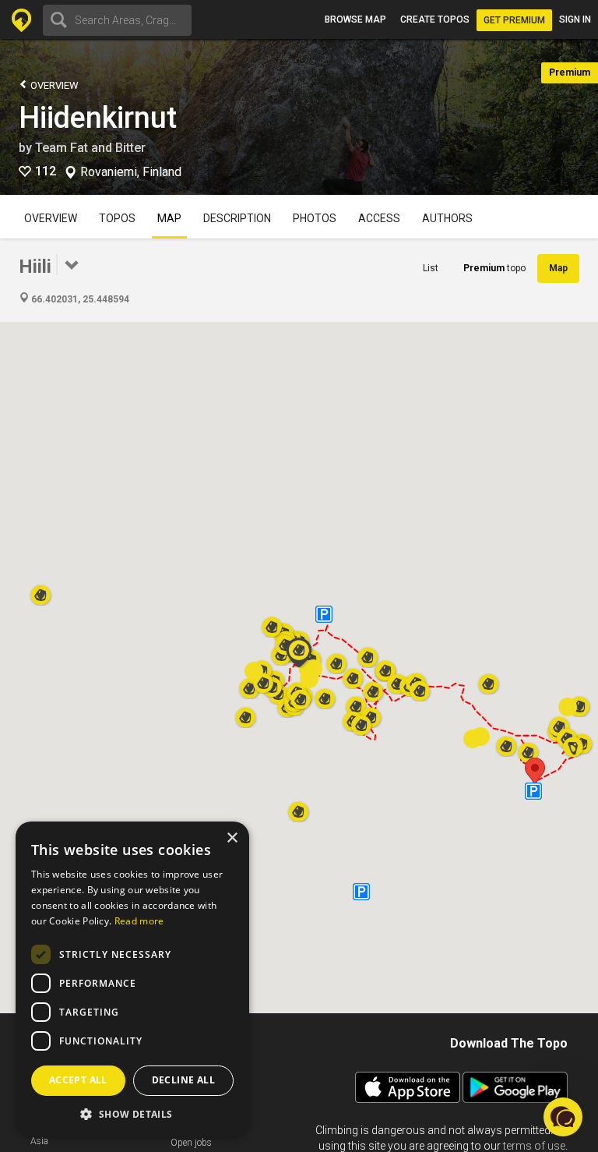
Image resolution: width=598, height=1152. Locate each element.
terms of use (534, 1146)
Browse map (355, 19)
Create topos (435, 19)
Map (169, 218)
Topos (117, 218)
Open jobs (191, 1142)
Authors (447, 218)
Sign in (575, 19)
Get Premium (514, 20)
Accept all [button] (78, 1080)
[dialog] (132, 979)
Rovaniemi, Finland (130, 172)
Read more (139, 921)
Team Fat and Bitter (90, 147)
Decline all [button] (183, 1080)
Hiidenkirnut (98, 118)
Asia (39, 1141)
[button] (535, 772)
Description (237, 218)
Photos (314, 218)
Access (379, 218)
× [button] (231, 838)
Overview (53, 85)
